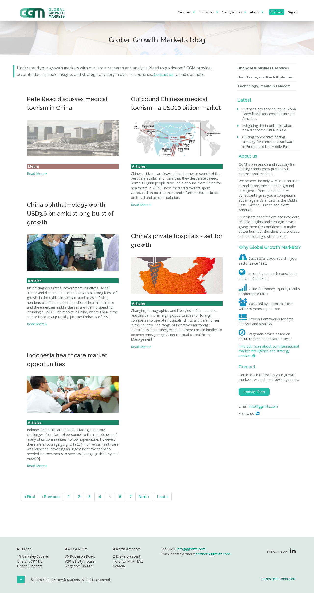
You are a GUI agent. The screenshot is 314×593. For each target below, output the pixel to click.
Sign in (293, 12)
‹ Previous (51, 496)
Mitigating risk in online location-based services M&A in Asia (267, 128)
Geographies (233, 12)
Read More (36, 173)
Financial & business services (263, 68)
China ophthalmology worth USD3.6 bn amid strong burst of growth (70, 213)
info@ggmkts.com (263, 406)
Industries (207, 12)
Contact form (254, 391)
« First (30, 496)
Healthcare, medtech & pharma (265, 77)
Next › (144, 496)
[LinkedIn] (293, 551)
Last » (163, 496)
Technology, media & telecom (264, 86)
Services (185, 12)
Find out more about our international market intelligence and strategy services (269, 351)
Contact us (163, 74)
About (256, 12)
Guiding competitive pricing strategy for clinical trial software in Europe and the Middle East (268, 142)
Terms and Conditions (278, 578)
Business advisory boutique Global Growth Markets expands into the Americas (269, 114)
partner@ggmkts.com (213, 554)
